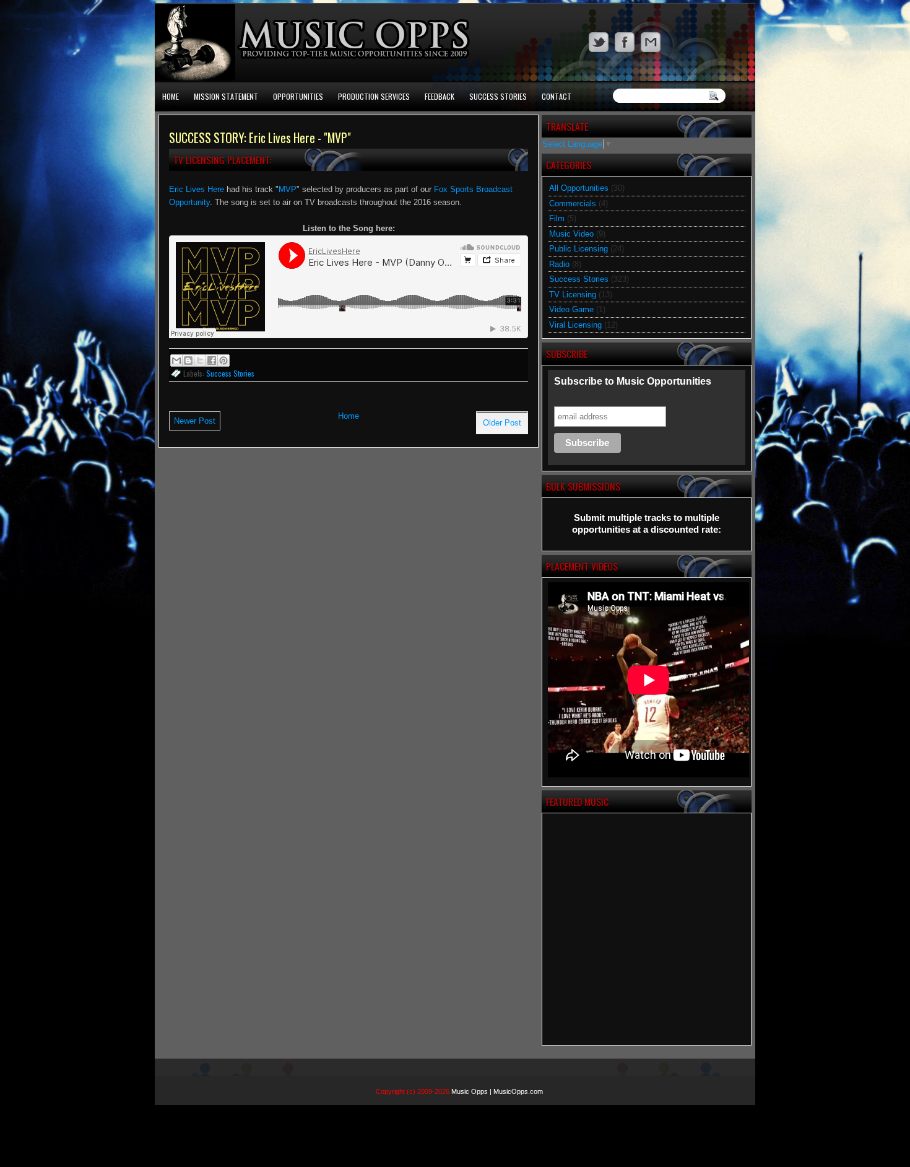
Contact (556, 96)
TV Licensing (572, 294)
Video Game (571, 309)
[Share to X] (200, 360)
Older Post (502, 422)
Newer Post (194, 421)
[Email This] (176, 360)
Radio (559, 264)
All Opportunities (579, 188)
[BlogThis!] (188, 360)
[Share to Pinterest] (223, 360)
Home (170, 96)
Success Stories (498, 96)
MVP (288, 189)
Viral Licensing (575, 325)
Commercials (572, 203)
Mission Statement (226, 96)
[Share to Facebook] (212, 360)
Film (557, 218)
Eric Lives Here (196, 189)
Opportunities (298, 96)
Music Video (571, 233)
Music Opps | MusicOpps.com (497, 1091)
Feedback (439, 96)
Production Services (374, 96)
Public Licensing (578, 248)
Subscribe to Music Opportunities (632, 381)
